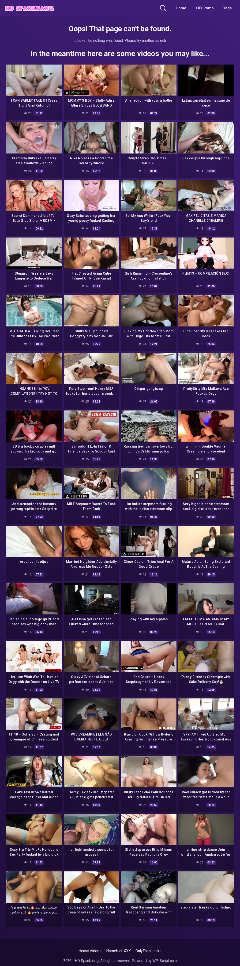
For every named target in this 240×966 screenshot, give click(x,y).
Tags (227, 8)
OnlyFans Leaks (148, 951)
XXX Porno (204, 8)
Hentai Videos (90, 951)
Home (181, 8)
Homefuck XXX (118, 951)
